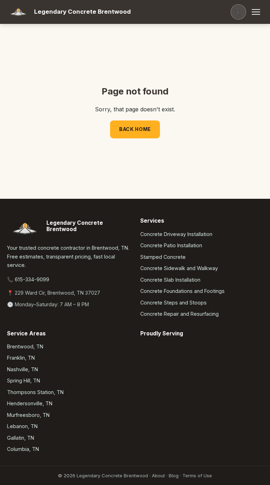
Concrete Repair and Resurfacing (179, 314)
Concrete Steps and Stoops (173, 303)
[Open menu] (256, 12)
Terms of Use (197, 475)
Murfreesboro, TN (28, 415)
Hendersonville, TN (29, 403)
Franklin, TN (21, 358)
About (158, 475)
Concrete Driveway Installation (176, 234)
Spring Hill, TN (23, 381)
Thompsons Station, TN (35, 392)
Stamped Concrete (163, 257)
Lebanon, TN (22, 426)
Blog (174, 475)
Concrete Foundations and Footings (182, 291)
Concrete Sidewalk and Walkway (179, 268)
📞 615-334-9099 (28, 279)
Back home (135, 129)
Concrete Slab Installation (170, 280)
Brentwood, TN (25, 346)
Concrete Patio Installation (171, 245)
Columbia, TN (23, 449)
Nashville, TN (22, 369)
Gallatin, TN (20, 438)
